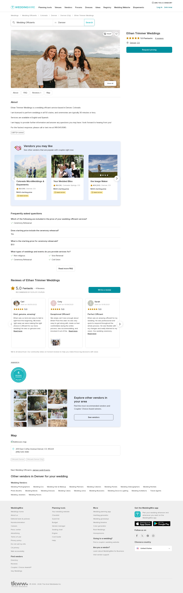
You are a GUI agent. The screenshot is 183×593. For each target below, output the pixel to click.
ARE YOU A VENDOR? (163, 3)
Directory (14, 560)
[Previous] (14, 178)
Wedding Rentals (149, 487)
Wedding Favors (35, 495)
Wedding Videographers (130, 487)
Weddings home (17, 512)
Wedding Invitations (139, 491)
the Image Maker (99, 181)
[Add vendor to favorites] (116, 34)
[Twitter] (142, 536)
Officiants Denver (18, 460)
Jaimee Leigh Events (41, 470)
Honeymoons (98, 533)
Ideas (97, 7)
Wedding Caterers (94, 487)
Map (48, 93)
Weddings (15, 15)
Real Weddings (99, 530)
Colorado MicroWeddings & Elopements (30, 183)
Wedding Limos (80, 491)
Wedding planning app (102, 512)
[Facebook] (137, 536)
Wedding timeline (100, 522)
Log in (159, 7)
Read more (18, 331)
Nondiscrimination (18, 522)
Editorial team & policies (20, 519)
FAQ (25, 93)
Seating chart (57, 530)
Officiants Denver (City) (35, 460)
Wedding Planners (76, 487)
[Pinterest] (148, 536)
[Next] (117, 178)
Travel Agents (155, 491)
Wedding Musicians (96, 491)
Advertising (15, 533)
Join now (168, 7)
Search (89, 22)
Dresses (88, 7)
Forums (78, 7)
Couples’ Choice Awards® (21, 567)
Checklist (55, 515)
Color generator (99, 526)
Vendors (68, 7)
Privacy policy (16, 540)
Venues (58, 7)
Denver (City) (66, 15)
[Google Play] (161, 526)
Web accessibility (17, 551)
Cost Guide (56, 537)
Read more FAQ (66, 268)
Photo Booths (16, 491)
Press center (16, 530)
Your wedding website (60, 512)
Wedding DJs (38, 487)
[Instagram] (153, 536)
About (15, 93)
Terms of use (16, 537)
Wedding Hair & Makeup (56, 487)
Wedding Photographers (20, 487)
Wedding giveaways (101, 519)
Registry (107, 7)
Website (122, 7)
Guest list (55, 519)
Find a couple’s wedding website (106, 542)
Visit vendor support (101, 555)
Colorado (44, 15)
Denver (54, 15)
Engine (55, 533)
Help (54, 540)
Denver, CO (135, 43)
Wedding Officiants (29, 15)
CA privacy (15, 548)
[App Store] (143, 526)
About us (14, 515)
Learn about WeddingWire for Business (108, 551)
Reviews (36, 93)
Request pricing (149, 50)
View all (110, 83)
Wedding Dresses (48, 491)
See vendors (93, 417)
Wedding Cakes (64, 491)
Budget (55, 522)
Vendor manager (58, 526)
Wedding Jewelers (18, 495)
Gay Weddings (16, 571)
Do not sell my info (18, 544)
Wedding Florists (110, 487)
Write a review (104, 290)
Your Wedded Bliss (63, 181)
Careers (14, 526)
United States (146, 548)
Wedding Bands (31, 491)
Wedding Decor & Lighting (118, 491)
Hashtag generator (100, 515)
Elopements (138, 7)
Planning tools (45, 7)
